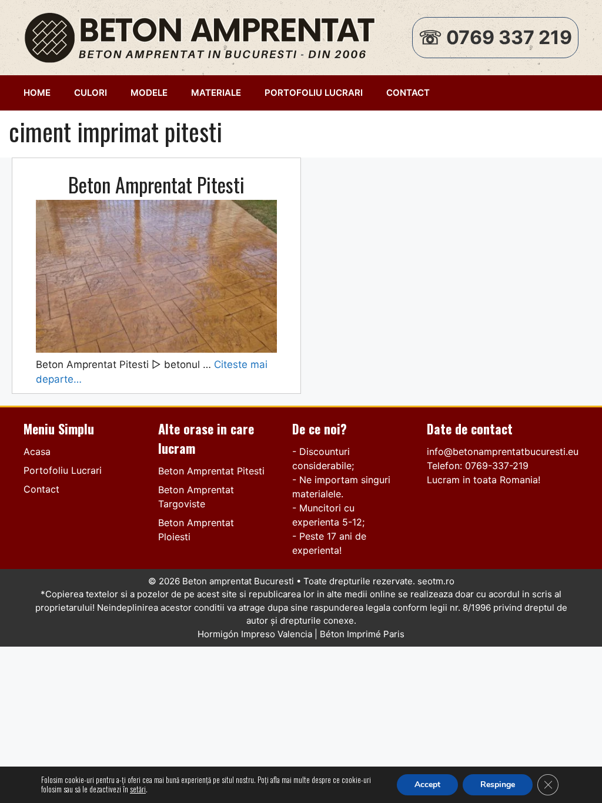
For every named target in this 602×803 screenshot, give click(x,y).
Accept (427, 784)
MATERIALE (216, 92)
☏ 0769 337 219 (495, 37)
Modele (149, 92)
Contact (408, 92)
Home (37, 92)
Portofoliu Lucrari (314, 92)
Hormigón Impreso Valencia (255, 634)
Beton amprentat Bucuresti (238, 581)
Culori (90, 92)
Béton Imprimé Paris (362, 634)
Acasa (37, 451)
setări (138, 789)
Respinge (497, 784)
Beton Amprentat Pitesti (156, 184)
